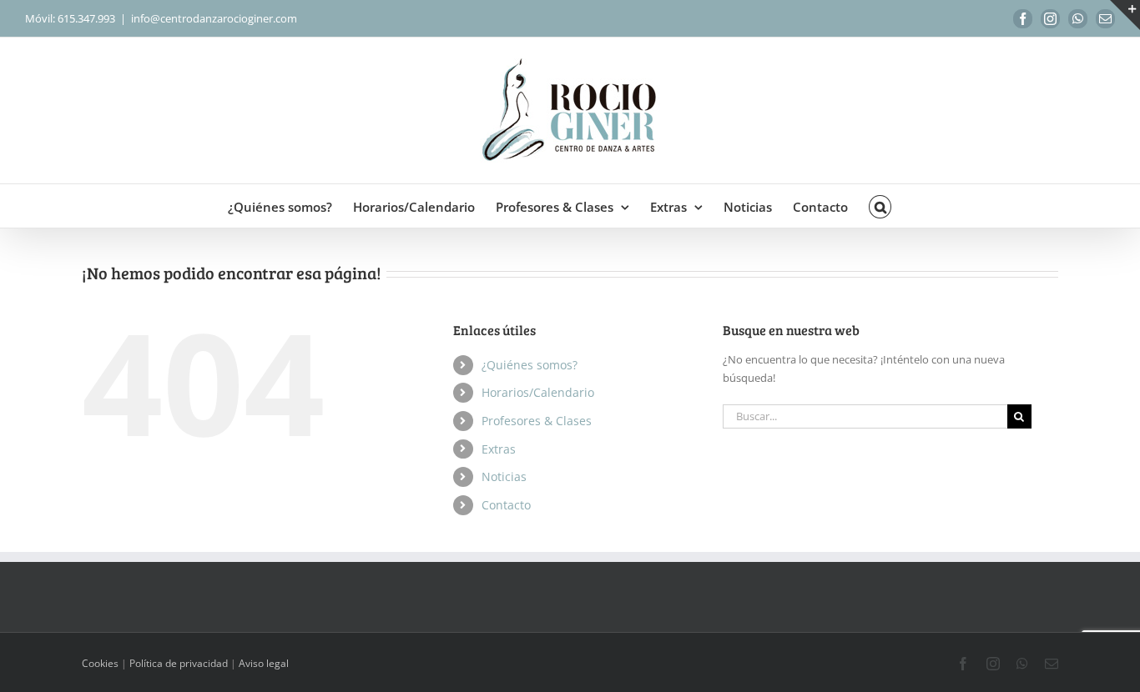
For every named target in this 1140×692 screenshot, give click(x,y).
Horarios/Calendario (538, 392)
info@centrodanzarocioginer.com (214, 18)
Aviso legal (264, 663)
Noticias (504, 476)
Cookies (100, 663)
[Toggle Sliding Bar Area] (1125, 15)
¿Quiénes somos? (530, 365)
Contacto (506, 505)
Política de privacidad (178, 663)
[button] (880, 206)
